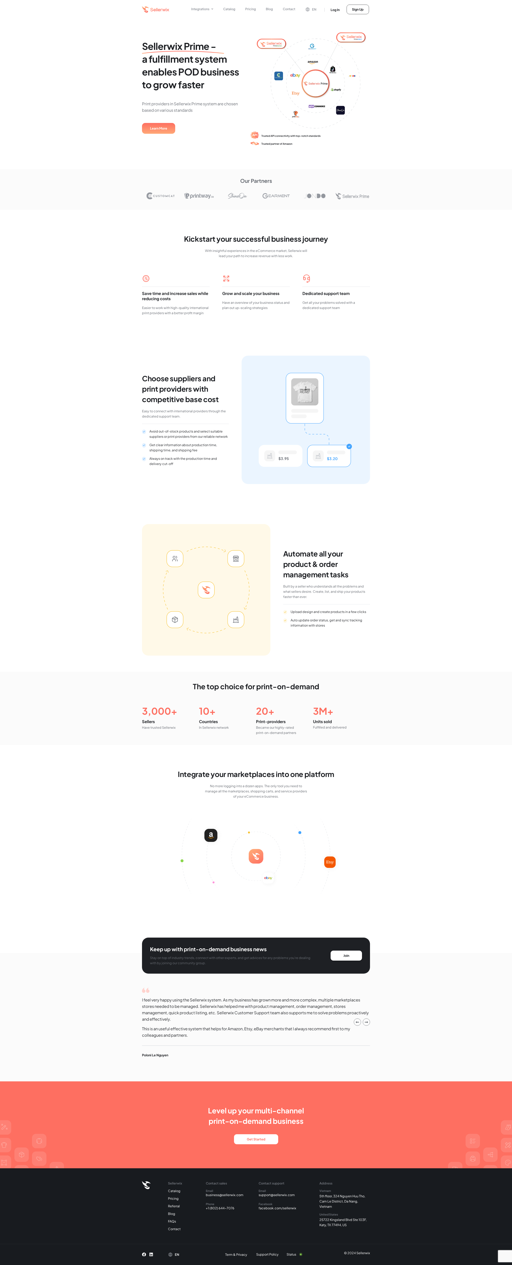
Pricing (250, 9)
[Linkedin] (151, 1255)
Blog (269, 9)
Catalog (229, 9)
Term (229, 1254)
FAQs (172, 1221)
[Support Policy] (270, 1254)
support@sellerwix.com (277, 1195)
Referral (174, 1206)
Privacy (241, 1254)
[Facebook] (144, 1255)
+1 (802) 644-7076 (220, 1208)
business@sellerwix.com (224, 1195)
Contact (289, 9)
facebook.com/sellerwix (277, 1208)
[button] (202, 9)
